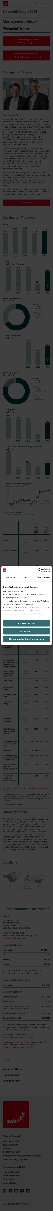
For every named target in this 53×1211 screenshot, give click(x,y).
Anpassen (25, 631)
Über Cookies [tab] (43, 577)
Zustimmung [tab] (9, 577)
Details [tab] (26, 577)
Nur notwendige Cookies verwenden (26, 639)
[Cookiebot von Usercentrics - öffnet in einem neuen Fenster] (38, 570)
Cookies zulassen (26, 623)
